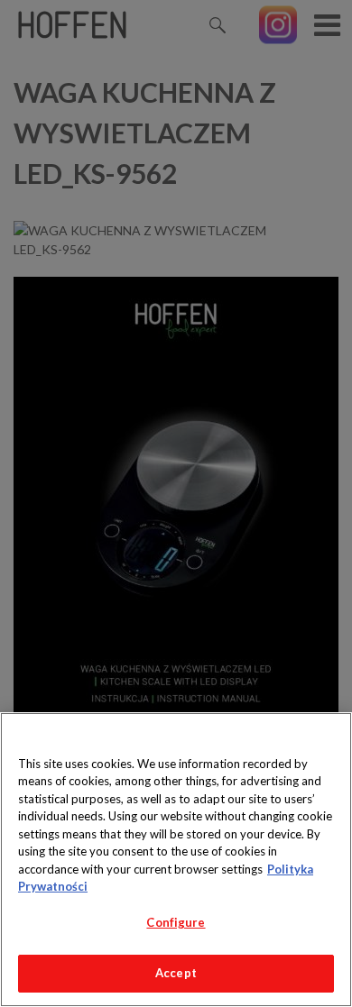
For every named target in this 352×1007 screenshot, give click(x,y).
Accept (176, 973)
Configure (175, 922)
